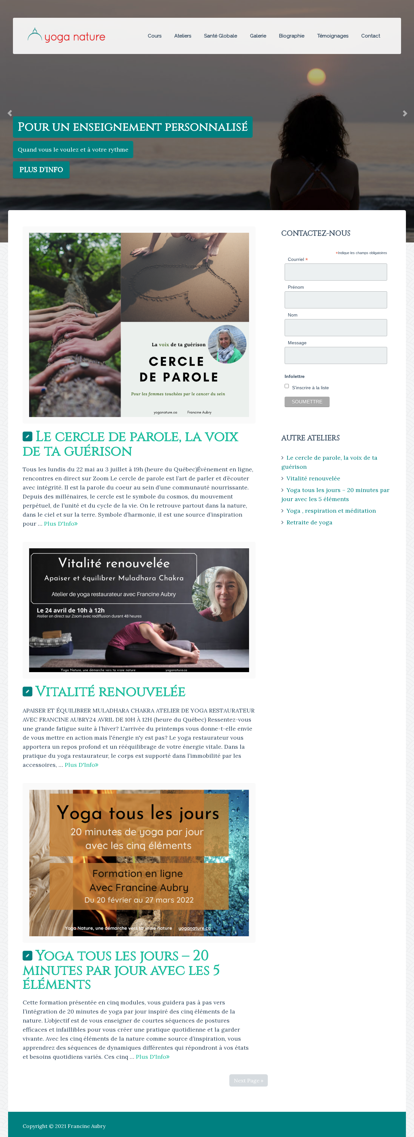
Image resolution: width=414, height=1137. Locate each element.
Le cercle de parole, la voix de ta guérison (130, 444)
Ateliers (182, 36)
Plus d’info (41, 169)
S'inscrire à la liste (310, 387)
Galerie (258, 36)
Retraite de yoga (309, 522)
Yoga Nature (66, 35)
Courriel (298, 259)
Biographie (291, 36)
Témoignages (332, 36)
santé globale (220, 36)
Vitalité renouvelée (111, 691)
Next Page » (248, 1080)
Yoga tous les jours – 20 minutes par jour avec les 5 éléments (121, 970)
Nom (293, 314)
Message (297, 342)
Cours (154, 36)
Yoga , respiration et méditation (331, 510)
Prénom (296, 287)
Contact (370, 36)
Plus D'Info (59, 523)
